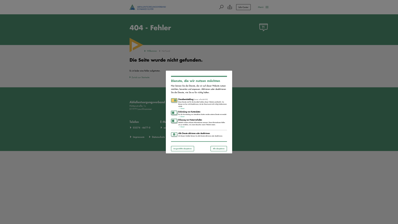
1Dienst (181, 108)
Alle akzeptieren (219, 148)
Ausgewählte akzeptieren (182, 148)
